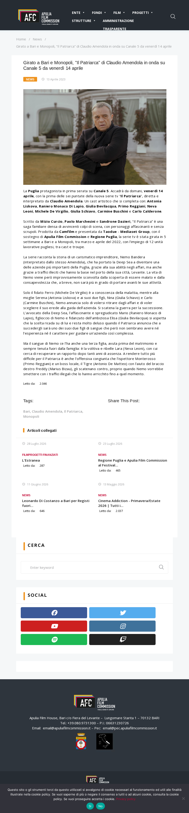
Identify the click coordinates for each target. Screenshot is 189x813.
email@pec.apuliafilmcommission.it (130, 728)
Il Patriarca (73, 411)
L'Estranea (31, 460)
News (37, 39)
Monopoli (31, 416)
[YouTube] (54, 626)
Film (117, 12)
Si (90, 806)
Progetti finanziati (43, 455)
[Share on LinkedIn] (163, 401)
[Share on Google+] (157, 401)
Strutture (81, 20)
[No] (183, 798)
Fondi (97, 12)
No (100, 806)
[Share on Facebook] (144, 401)
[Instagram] (122, 626)
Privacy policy (126, 799)
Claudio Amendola (47, 411)
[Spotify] (54, 639)
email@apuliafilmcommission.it (67, 728)
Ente (76, 12)
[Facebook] (54, 612)
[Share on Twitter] (150, 401)
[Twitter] (122, 612)
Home (21, 39)
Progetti (140, 12)
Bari (26, 411)
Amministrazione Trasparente (118, 21)
